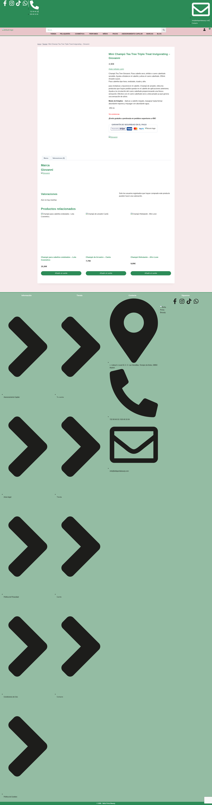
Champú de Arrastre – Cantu (98, 257)
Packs (115, 34)
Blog (159, 34)
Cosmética (79, 34)
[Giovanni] (140, 144)
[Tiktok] (18, 3)
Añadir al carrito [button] (61, 273)
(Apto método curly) (116, 69)
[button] (65, 33)
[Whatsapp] (25, 3)
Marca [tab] (46, 158)
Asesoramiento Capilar (132, 34)
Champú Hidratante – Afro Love (144, 257)
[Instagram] (11, 3)
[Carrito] (209, 30)
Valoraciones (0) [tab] (59, 158)
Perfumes (93, 34)
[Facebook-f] (5, 3)
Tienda (53, 34)
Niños (105, 34)
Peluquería (65, 34)
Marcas (149, 34)
